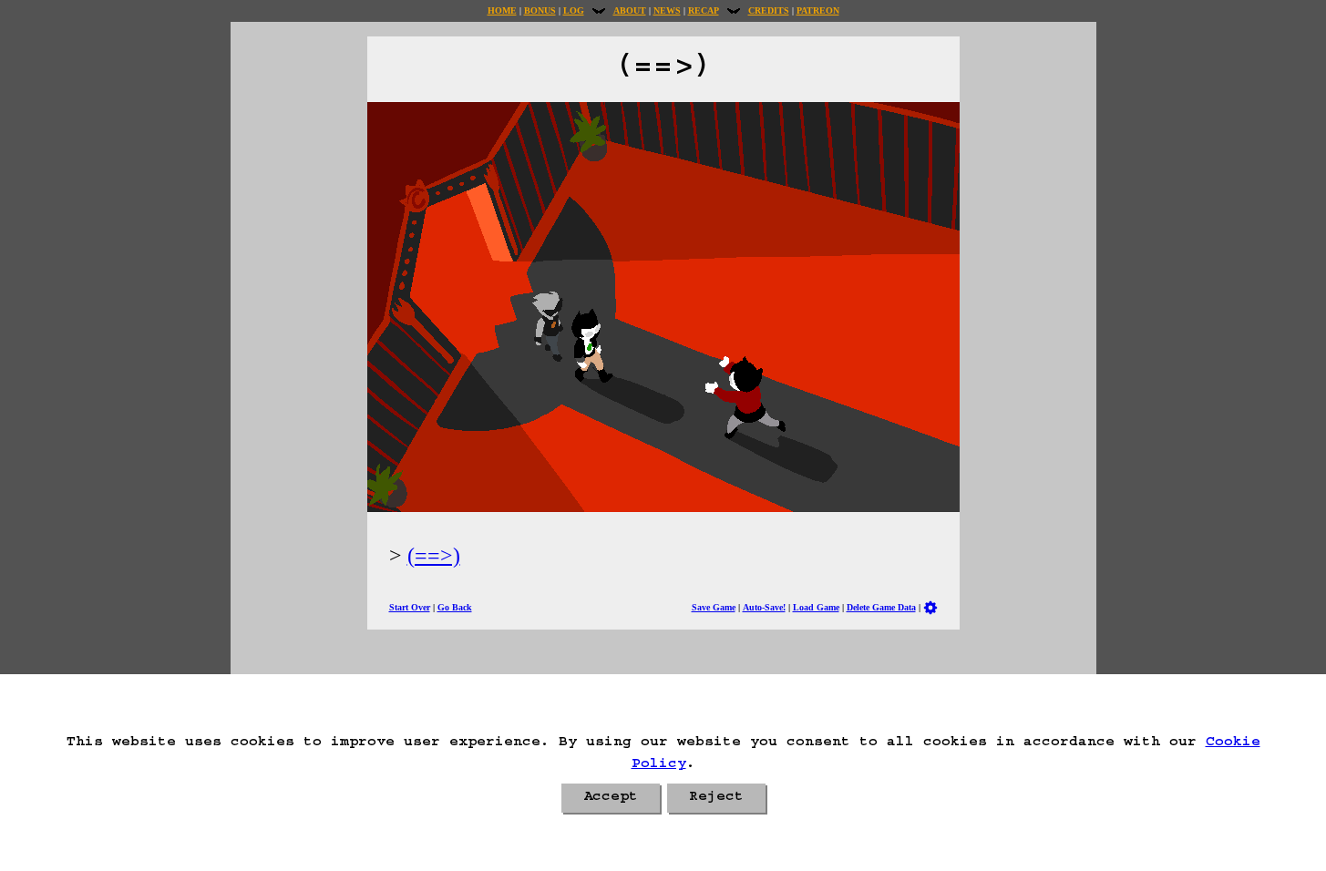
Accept (610, 798)
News (667, 10)
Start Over (409, 607)
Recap (703, 10)
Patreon (818, 10)
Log (573, 10)
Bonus (540, 10)
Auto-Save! (764, 607)
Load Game (816, 607)
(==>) (433, 556)
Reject (716, 798)
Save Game (713, 607)
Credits (768, 10)
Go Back (454, 607)
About (629, 10)
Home (502, 10)
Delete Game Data (881, 607)
